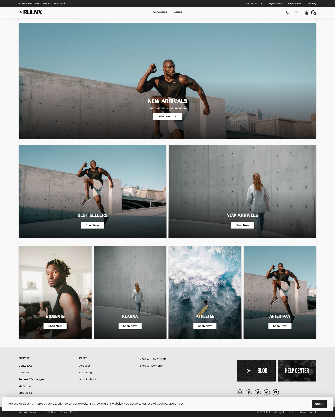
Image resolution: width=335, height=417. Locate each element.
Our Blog (311, 3)
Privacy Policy (69, 412)
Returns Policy (27, 412)
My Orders (25, 386)
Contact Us (25, 366)
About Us (85, 366)
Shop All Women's (151, 366)
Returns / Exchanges (31, 379)
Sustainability (87, 379)
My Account (275, 3)
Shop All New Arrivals (153, 359)
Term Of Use (48, 412)
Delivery (24, 372)
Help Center (294, 3)
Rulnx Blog (85, 372)
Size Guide (25, 393)
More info (175, 404)
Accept (319, 404)
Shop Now (165, 116)
